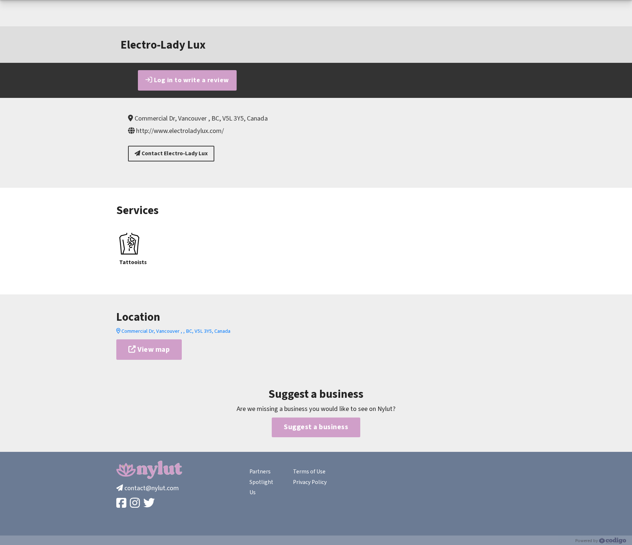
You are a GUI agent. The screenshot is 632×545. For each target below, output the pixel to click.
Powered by (587, 540)
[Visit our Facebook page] (122, 503)
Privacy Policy (310, 482)
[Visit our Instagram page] (135, 503)
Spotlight (261, 482)
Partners (260, 472)
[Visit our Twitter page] (149, 503)
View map (153, 349)
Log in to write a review (190, 80)
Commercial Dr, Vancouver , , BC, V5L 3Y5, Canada (175, 331)
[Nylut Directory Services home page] (149, 470)
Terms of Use (309, 472)
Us (252, 492)
